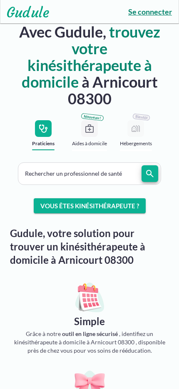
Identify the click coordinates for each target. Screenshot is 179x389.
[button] (89, 173)
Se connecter (150, 11)
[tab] (43, 138)
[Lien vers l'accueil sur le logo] (24, 12)
